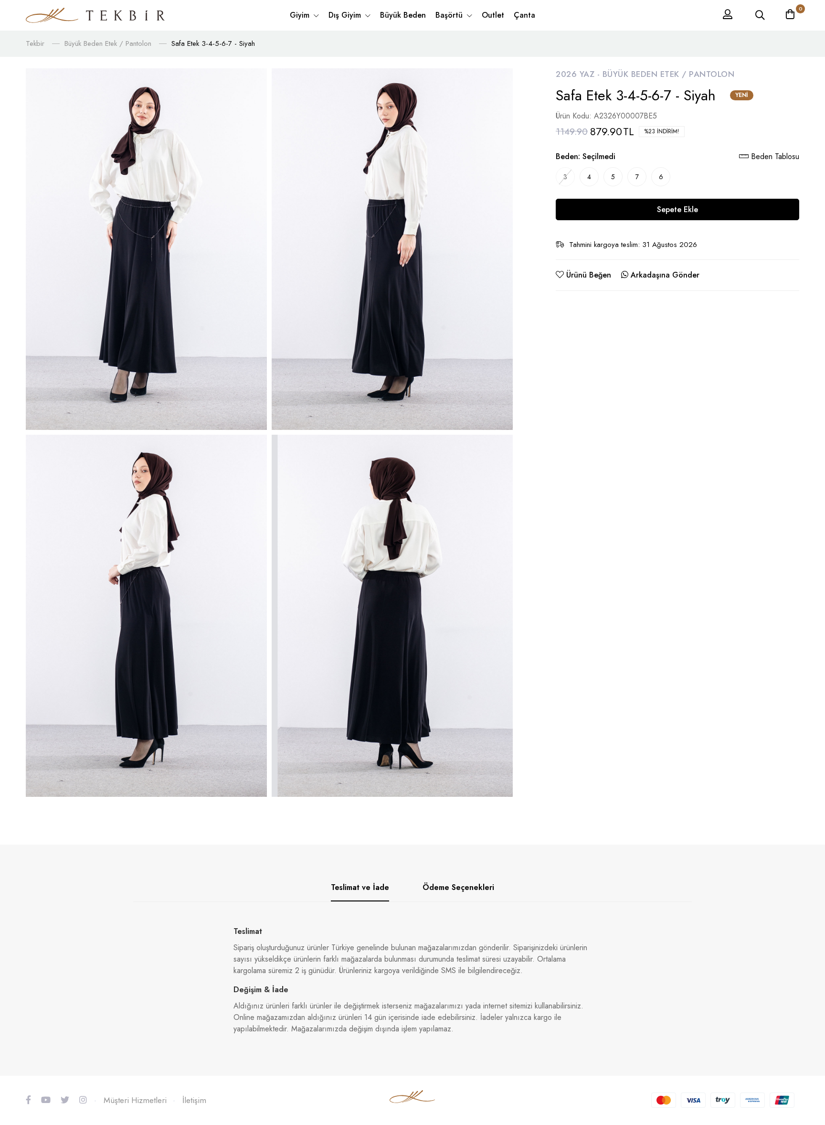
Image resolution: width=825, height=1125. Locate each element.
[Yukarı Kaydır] (801, 1022)
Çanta (524, 15)
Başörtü (450, 15)
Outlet (493, 15)
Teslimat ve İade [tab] (360, 887)
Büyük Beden (403, 15)
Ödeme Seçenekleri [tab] (458, 887)
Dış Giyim (345, 15)
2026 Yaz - (579, 74)
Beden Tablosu (774, 156)
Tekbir (35, 43)
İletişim (194, 1100)
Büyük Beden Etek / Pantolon (107, 43)
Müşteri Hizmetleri (135, 1100)
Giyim (301, 15)
